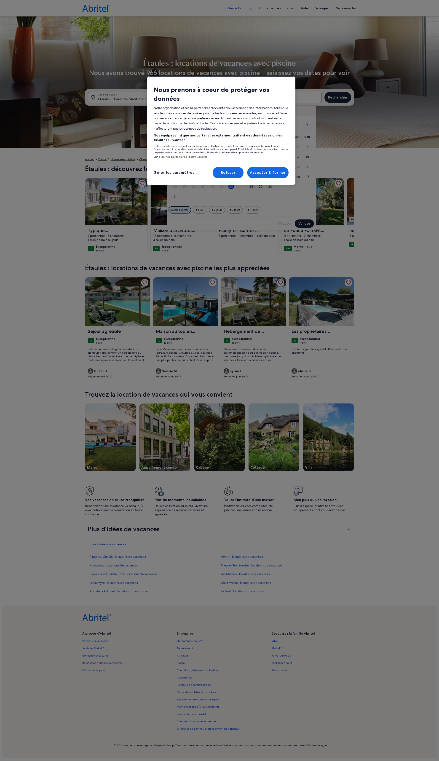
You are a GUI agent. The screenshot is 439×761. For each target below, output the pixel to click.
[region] (221, 130)
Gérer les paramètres (174, 172)
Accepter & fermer (268, 172)
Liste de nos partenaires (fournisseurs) (180, 156)
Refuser (228, 172)
